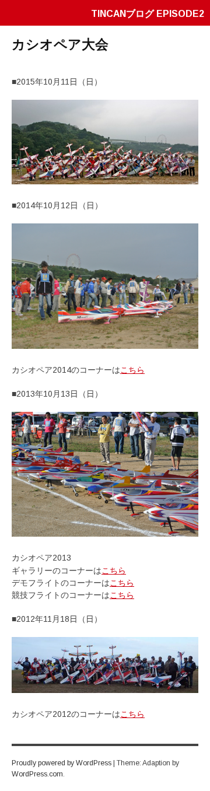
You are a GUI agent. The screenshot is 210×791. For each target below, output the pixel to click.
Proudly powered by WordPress (61, 763)
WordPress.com (37, 774)
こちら (132, 369)
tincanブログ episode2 (147, 14)
